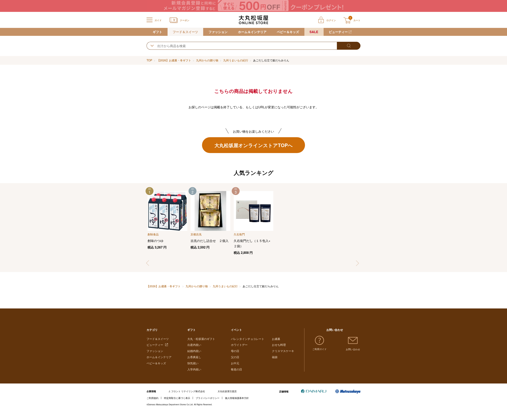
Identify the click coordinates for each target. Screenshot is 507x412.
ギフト (157, 31)
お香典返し (194, 357)
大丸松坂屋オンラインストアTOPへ (253, 145)
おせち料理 (279, 345)
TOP (149, 60)
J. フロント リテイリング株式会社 (187, 391)
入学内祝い (194, 369)
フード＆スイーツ (185, 31)
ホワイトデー (239, 345)
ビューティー (338, 31)
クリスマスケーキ (283, 351)
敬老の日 (236, 369)
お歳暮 (276, 339)
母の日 (235, 351)
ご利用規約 (152, 398)
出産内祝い (194, 345)
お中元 (235, 363)
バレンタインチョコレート (247, 339)
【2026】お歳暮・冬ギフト (174, 60)
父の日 (235, 357)
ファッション (218, 31)
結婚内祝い (194, 351)
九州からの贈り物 (207, 60)
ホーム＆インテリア (252, 31)
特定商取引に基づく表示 (177, 398)
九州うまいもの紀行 (235, 60)
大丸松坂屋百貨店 (227, 391)
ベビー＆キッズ (288, 31)
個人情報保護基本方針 (237, 398)
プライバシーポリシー (207, 398)
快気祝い (192, 363)
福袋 (274, 357)
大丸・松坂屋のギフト (201, 339)
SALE (314, 31)
